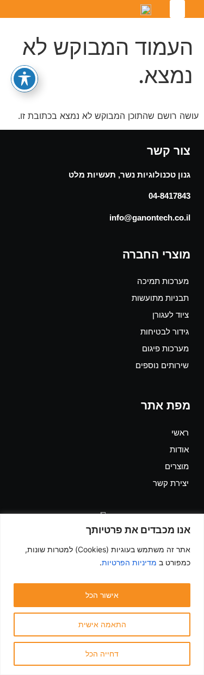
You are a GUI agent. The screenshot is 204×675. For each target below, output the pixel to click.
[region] (102, 594)
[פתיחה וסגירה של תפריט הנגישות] (24, 79)
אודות (179, 449)
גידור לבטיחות (164, 331)
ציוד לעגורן (170, 314)
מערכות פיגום (165, 348)
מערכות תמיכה (163, 281)
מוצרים (177, 466)
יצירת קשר (171, 483)
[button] (177, 9)
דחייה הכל (102, 653)
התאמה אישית (102, 624)
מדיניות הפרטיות (129, 562)
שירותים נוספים (162, 365)
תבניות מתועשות (160, 297)
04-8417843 (169, 195)
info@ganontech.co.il (149, 217)
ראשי (180, 432)
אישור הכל (102, 595)
